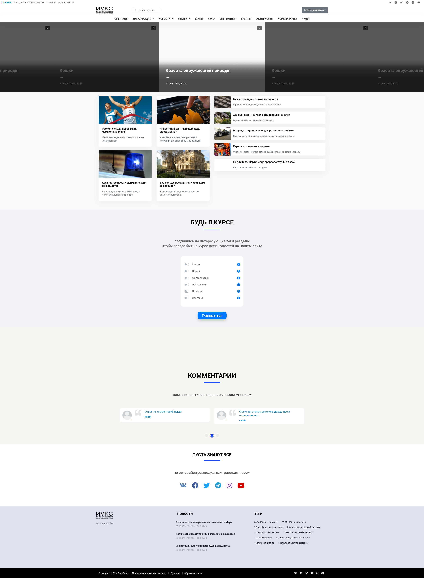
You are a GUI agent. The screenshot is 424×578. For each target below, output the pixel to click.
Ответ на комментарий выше (163, 411)
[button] (143, 19)
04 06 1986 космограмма (266, 522)
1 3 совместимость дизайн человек (303, 527)
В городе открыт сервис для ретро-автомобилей (263, 130)
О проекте (6, 2)
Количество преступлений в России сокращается (205, 533)
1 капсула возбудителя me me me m (293, 537)
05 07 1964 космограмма (294, 522)
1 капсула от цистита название (293, 543)
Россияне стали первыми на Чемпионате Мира (119, 130)
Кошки (67, 70)
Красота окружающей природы (198, 70)
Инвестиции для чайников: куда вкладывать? (203, 545)
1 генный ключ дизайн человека (298, 532)
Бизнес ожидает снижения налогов (255, 99)
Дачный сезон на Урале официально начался (261, 114)
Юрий (148, 417)
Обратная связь (66, 2)
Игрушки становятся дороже (251, 146)
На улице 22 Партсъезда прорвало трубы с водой (264, 162)
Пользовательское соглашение (29, 2)
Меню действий (314, 10)
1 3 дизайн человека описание (268, 527)
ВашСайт (123, 573)
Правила (51, 2)
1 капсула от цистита (264, 543)
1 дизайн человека (263, 537)
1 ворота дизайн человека (266, 532)
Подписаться (212, 315)
